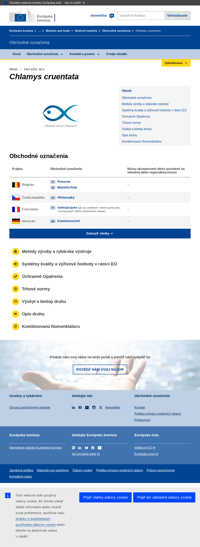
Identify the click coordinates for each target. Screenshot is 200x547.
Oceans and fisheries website (29, 407)
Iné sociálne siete (84, 454)
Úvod (16, 54)
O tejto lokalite (116, 54)
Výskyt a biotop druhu (137, 129)
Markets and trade (58, 30)
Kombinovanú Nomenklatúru (142, 141)
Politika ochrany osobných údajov (157, 413)
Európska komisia (21, 30)
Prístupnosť (142, 420)
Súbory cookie (82, 470)
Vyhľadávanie (177, 15)
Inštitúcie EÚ (143, 447)
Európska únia (144, 454)
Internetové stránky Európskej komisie (35, 447)
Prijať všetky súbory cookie (105, 497)
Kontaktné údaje (20, 476)
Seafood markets (86, 30)
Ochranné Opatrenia (136, 116)
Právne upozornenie (161, 470)
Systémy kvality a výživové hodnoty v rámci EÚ (154, 110)
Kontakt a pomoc (82, 54)
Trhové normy (131, 122)
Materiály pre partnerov (53, 470)
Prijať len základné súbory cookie (164, 497)
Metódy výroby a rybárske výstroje (145, 104)
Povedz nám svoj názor (100, 369)
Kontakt (139, 407)
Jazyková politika (21, 470)
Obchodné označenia (116, 30)
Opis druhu (129, 135)
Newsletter (112, 407)
